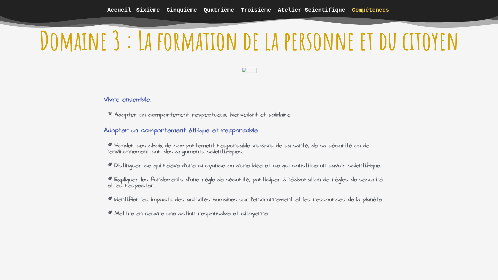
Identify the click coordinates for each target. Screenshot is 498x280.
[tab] (249, 115)
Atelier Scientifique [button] (311, 10)
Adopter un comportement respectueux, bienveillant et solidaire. (202, 114)
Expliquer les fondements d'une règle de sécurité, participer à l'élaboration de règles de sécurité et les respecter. (245, 182)
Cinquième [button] (182, 10)
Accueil (119, 10)
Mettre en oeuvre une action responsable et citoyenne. (191, 213)
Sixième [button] (148, 10)
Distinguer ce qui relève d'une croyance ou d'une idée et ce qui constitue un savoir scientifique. (247, 165)
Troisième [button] (256, 10)
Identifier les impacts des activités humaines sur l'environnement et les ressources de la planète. (248, 199)
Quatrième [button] (219, 10)
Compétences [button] (370, 10)
